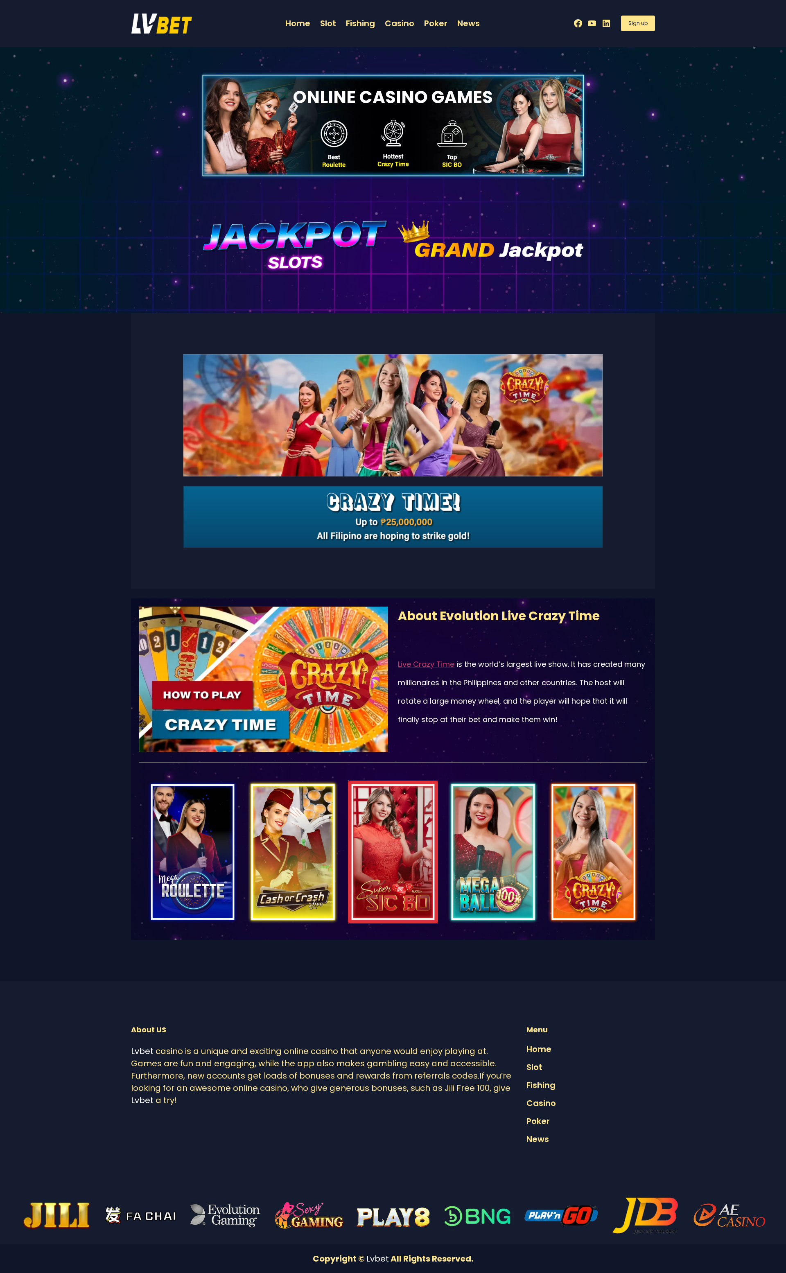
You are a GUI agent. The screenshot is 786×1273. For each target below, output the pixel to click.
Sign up (638, 23)
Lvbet (142, 1051)
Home (297, 23)
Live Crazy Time (426, 664)
